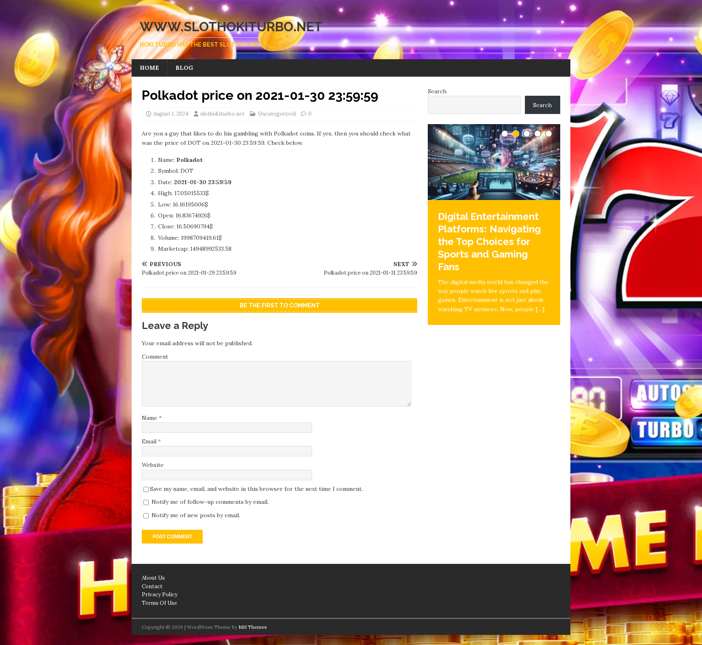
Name (150, 417)
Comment (155, 356)
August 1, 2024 (170, 113)
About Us (153, 577)
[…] (540, 309)
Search (437, 91)
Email (150, 441)
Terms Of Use (159, 603)
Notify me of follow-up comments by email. (210, 501)
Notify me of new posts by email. (196, 515)
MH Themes (252, 627)
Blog (184, 67)
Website (153, 465)
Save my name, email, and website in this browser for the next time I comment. (256, 488)
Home (149, 67)
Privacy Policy (160, 594)
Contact (152, 586)
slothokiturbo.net (222, 113)
